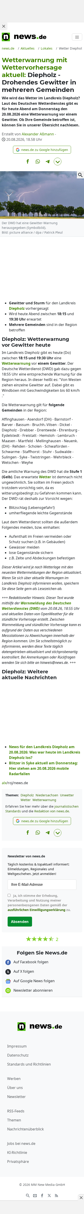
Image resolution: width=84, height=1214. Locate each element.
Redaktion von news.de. (52, 811)
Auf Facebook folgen (30, 961)
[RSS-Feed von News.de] (56, 1195)
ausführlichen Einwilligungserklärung (36, 910)
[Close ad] (3, 26)
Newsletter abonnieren (33, 990)
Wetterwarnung (44, 800)
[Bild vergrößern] (80, 174)
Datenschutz (18, 1055)
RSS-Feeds (15, 1111)
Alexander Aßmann (38, 134)
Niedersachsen (47, 795)
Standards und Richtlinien (29, 1064)
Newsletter (16, 1096)
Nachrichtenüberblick (25, 1129)
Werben (14, 1078)
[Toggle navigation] (77, 37)
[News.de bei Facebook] (42, 1195)
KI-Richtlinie (17, 1152)
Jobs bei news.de (21, 1143)
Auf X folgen (23, 971)
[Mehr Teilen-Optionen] (57, 161)
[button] (42, 150)
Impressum (17, 1046)
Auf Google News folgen (34, 980)
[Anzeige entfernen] (81, 1197)
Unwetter (67, 795)
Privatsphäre (18, 1161)
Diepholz (27, 795)
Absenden (20, 921)
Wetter (26, 800)
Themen (14, 1120)
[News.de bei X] (49, 1195)
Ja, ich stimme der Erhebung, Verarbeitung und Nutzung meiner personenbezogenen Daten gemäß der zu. (39, 902)
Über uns (15, 1087)
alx (4, 782)
